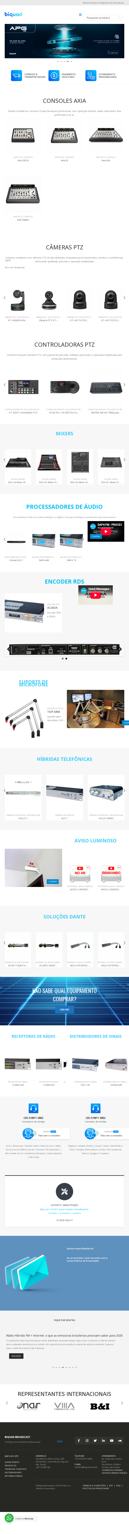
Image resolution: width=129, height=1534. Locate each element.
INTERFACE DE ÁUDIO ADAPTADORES (19, 962)
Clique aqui (34, 1445)
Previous (10, 649)
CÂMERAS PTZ (10, 317)
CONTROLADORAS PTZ (14, 409)
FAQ (118, 1489)
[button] (58, 61)
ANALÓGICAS (107, 479)
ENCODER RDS (53, 604)
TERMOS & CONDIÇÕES (94, 1489)
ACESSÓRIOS (72, 886)
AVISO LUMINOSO (96, 840)
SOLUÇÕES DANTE (65, 916)
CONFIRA (96, 536)
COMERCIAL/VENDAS (112, 1474)
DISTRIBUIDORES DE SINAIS (96, 1036)
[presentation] (8, 40)
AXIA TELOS (18, 157)
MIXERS (64, 433)
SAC (111, 1489)
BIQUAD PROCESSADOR (14, 557)
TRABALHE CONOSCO (15, 1473)
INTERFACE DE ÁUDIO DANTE (109, 962)
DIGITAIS (14, 479)
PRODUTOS (10, 1469)
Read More (16, 1359)
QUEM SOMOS (12, 1466)
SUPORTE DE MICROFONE (33, 683)
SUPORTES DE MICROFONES (58, 708)
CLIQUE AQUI (63, 1220)
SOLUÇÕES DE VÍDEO (25, 317)
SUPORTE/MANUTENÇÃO (114, 1476)
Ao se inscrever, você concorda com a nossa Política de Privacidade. (87, 1259)
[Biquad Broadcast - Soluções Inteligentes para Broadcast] (13, 14)
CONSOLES (28, 157)
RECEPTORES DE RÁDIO (33, 1036)
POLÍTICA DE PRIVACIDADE (95, 1492)
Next (119, 649)
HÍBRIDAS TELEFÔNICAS (64, 759)
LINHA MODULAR (74, 815)
